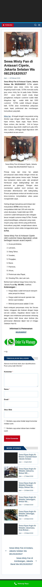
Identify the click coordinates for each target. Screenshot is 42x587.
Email (7, 399)
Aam (5, 78)
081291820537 (21, 332)
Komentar (8, 372)
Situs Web (8, 410)
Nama (7, 389)
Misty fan (7, 116)
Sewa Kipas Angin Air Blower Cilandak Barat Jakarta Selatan (28, 457)
